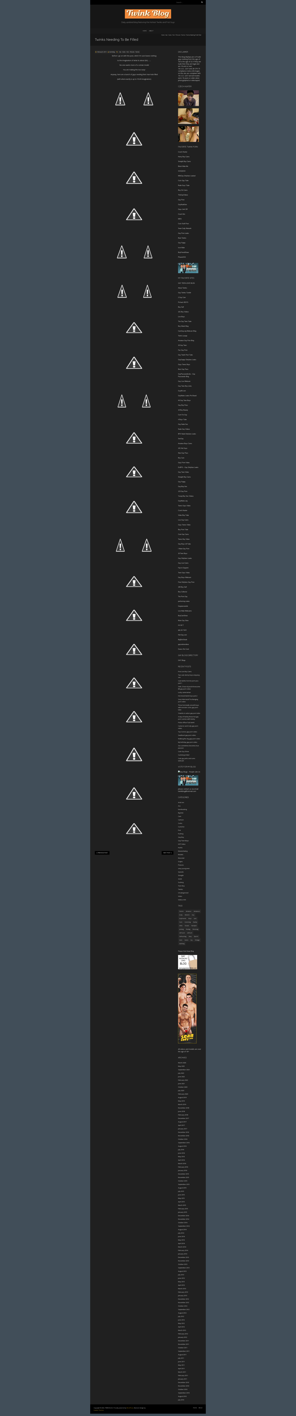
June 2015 (181, 1195)
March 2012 (182, 1330)
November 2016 (183, 1136)
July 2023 (181, 1073)
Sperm (196, 936)
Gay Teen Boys (183, 841)
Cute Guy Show (183, 751)
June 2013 (181, 1278)
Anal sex (181, 802)
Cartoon (181, 820)
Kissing (188, 929)
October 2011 (182, 1348)
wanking (181, 943)
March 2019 (182, 1104)
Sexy (190, 936)
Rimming (195, 929)
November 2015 (183, 1177)
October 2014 (182, 1223)
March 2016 (182, 1163)
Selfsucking (182, 936)
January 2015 (182, 1212)
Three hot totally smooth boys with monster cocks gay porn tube (188, 707)
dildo (180, 925)
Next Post (166, 853)
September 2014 (184, 1226)
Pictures (178, 35)
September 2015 (184, 1184)
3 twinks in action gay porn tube (189, 713)
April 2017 (181, 1125)
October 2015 (182, 1181)
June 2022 (181, 1077)
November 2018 (183, 1108)
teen (180, 940)
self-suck (182, 933)
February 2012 (183, 1334)
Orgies (180, 861)
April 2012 (181, 1327)
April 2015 (181, 1202)
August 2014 (182, 1229)
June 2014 (181, 1236)
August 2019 (182, 1097)
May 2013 (181, 1282)
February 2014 (183, 1250)
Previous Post (103, 853)
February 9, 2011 (102, 52)
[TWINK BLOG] (148, 10)
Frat (174, 35)
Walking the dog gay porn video (189, 739)
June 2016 (181, 1153)
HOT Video (181, 844)
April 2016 (181, 1160)
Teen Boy (181, 886)
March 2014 (182, 1247)
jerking (181, 929)
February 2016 (183, 1167)
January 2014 (182, 1254)
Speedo (181, 872)
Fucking (180, 834)
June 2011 (181, 1362)
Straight (180, 875)
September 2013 (184, 1268)
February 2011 (183, 1375)
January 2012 (182, 1337)
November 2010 (183, 1386)
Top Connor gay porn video (187, 732)
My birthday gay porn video (187, 742)
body (180, 915)
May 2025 (181, 1066)
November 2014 (183, 1219)
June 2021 (181, 1084)
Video (180, 896)
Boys (189, 918)
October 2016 (182, 1139)
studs (180, 879)
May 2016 (181, 1156)
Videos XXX (182, 900)
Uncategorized (183, 893)
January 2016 (182, 1170)
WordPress (130, 1408)
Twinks (183, 35)
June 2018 (181, 1111)
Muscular (181, 858)
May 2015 (181, 1198)
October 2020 (182, 1087)
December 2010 (183, 1382)
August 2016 (182, 1146)
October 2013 (182, 1264)
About (151, 31)
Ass (166, 35)
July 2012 (181, 1316)
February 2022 (183, 1080)
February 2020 (183, 1094)
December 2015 (183, 1174)
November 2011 (183, 1344)
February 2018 (183, 1115)
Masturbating (182, 851)
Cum (180, 922)
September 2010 (184, 1393)
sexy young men (184, 868)
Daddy (195, 922)
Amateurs (197, 911)
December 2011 (183, 1341)
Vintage (197, 940)
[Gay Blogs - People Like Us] (189, 772)
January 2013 (182, 1295)
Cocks (169, 35)
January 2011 (182, 1379)
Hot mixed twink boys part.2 (187, 696)
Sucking (180, 882)
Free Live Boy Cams (185, 671)
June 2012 (181, 1320)
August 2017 (182, 1122)
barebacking (182, 809)
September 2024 (184, 1070)
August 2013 (182, 1271)
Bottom (187, 915)
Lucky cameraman (184, 692)
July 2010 (181, 1400)
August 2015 (182, 1188)
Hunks (180, 848)
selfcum (189, 933)
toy (192, 940)
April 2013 (181, 1285)
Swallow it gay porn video (187, 735)
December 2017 (183, 1118)
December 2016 (183, 1132)
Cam (179, 816)
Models (180, 854)
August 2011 (182, 1355)
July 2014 (181, 1233)
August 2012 (182, 1313)
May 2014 (181, 1240)
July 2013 (181, 1275)
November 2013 (183, 1261)
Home (145, 31)
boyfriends (182, 918)
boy (193, 915)
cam (195, 918)
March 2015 (182, 1205)
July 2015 (181, 1191)
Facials (187, 925)
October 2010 (182, 1389)
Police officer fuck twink (186, 722)
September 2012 (184, 1309)
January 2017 (182, 1129)
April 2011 (181, 1368)
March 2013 (182, 1289)
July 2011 (181, 1358)
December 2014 (183, 1216)
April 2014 (181, 1243)
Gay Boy (181, 837)
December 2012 (183, 1299)
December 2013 (183, 1257)
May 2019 (181, 1101)
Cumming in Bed (183, 755)
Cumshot (181, 827)
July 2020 (181, 1090)
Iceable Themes (99, 1410)
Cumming (188, 922)
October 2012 (182, 1306)
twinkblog (112, 52)
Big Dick (180, 813)
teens (186, 940)
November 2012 (183, 1302)
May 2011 (181, 1365)
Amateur (188, 911)
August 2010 (182, 1396)
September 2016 (184, 1143)
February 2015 (183, 1209)
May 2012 (181, 1323)
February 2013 (183, 1292)
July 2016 (181, 1150)
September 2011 (184, 1351)
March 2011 (182, 1372)
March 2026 (182, 1063)
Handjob (194, 925)
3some (181, 911)
